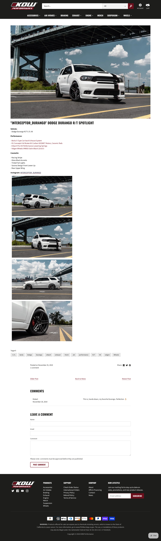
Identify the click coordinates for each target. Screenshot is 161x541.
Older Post (34, 379)
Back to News (80, 379)
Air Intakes (47, 490)
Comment (33, 439)
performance (83, 355)
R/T (93, 355)
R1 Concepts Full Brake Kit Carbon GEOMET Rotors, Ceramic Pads (37, 143)
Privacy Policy (69, 492)
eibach (48, 355)
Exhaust (46, 495)
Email (32, 429)
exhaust (58, 355)
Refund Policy (69, 495)
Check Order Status (71, 487)
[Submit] (131, 6)
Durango (39, 355)
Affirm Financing (95, 490)
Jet (74, 355)
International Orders (71, 490)
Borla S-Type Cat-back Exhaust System (27, 140)
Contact (92, 492)
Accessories (47, 487)
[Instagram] (27, 490)
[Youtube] (22, 490)
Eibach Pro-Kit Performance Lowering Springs (29, 146)
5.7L (13, 355)
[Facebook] (17, 490)
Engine (46, 498)
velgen (107, 355)
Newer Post (126, 379)
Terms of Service (70, 498)
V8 (100, 355)
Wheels (116, 355)
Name (32, 420)
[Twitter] (13, 490)
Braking (46, 492)
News (91, 495)
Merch (45, 500)
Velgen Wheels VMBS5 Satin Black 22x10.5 (28, 148)
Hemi (67, 355)
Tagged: (13, 351)
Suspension (47, 503)
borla (21, 355)
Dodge (29, 355)
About (91, 487)
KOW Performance (87, 534)
